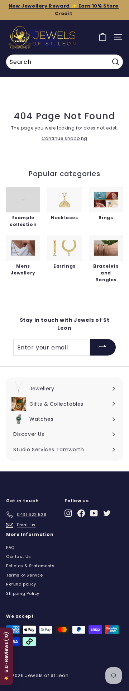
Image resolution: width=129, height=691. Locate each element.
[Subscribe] (103, 347)
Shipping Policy (22, 593)
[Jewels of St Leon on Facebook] (81, 513)
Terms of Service (24, 575)
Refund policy (21, 584)
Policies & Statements (30, 566)
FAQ (10, 547)
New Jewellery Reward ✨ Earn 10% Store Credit (64, 10)
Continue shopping (64, 138)
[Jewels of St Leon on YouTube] (94, 513)
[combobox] (64, 62)
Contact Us (18, 556)
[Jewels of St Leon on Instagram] (68, 513)
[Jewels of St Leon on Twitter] (107, 513)
